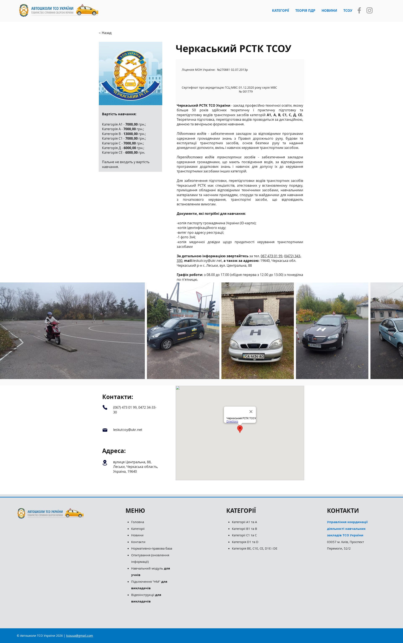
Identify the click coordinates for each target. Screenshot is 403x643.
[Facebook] (359, 10)
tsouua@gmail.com (79, 636)
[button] (280, 10)
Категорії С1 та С (244, 535)
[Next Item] (395, 331)
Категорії (138, 528)
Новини (137, 535)
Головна (137, 522)
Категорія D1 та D (245, 542)
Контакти (138, 542)
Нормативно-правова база (152, 548)
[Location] (104, 463)
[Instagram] (369, 10)
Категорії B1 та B (244, 528)
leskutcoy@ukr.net (207, 260)
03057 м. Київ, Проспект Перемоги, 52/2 (347, 535)
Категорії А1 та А (244, 522)
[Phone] (104, 407)
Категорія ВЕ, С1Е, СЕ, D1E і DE (254, 548)
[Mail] (104, 430)
